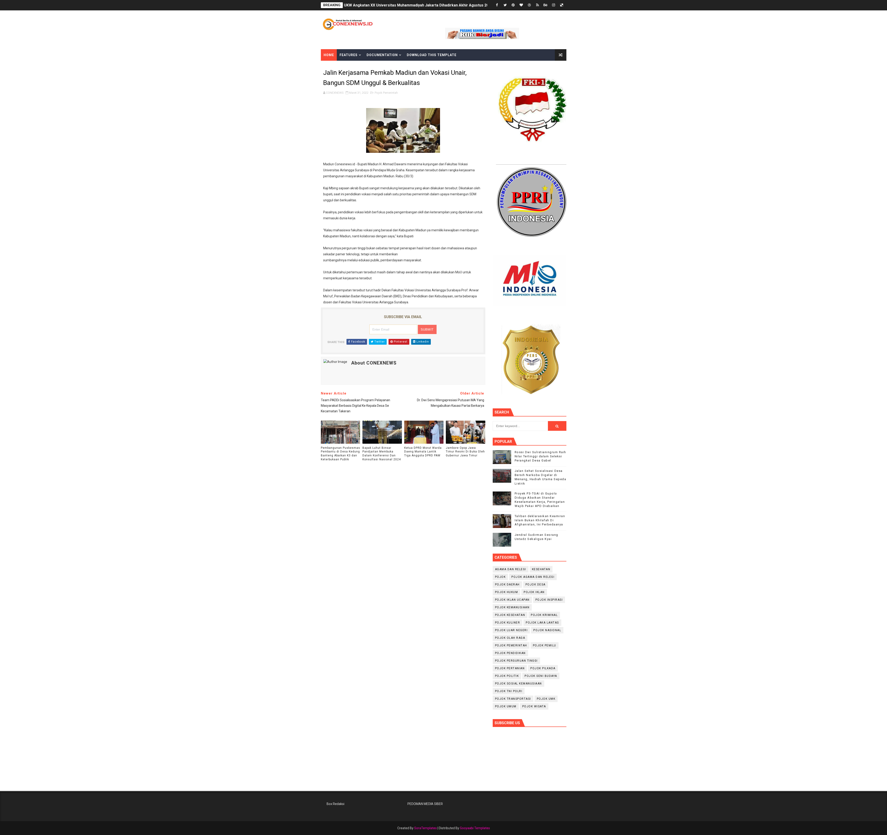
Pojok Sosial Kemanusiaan (518, 683)
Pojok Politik (507, 676)
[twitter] (505, 5)
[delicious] (561, 5)
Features (349, 55)
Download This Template (431, 55)
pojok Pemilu (544, 645)
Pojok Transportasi (513, 698)
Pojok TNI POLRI (508, 691)
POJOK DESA (536, 584)
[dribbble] (529, 5)
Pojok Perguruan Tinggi (516, 660)
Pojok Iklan (534, 592)
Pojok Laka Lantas (542, 622)
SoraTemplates (425, 828)
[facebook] (497, 5)
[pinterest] (513, 5)
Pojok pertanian (510, 668)
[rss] (537, 5)
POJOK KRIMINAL (544, 615)
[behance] (545, 5)
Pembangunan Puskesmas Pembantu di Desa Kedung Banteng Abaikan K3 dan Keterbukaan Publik (340, 453)
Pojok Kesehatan (510, 615)
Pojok (500, 577)
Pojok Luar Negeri (511, 630)
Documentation (382, 55)
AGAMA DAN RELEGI (510, 569)
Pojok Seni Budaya (541, 676)
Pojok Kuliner (507, 622)
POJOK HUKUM (506, 592)
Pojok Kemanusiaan (512, 607)
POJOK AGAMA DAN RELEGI (532, 577)
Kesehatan (541, 569)
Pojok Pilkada (543, 668)
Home (329, 55)
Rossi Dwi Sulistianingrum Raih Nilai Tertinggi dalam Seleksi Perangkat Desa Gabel (540, 456)
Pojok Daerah (507, 584)
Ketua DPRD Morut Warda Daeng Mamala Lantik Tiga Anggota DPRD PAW (423, 451)
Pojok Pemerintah (386, 92)
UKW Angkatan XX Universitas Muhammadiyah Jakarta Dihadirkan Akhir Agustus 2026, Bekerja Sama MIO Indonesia (444, 5)
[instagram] (553, 5)
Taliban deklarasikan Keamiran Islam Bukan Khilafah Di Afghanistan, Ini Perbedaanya (540, 520)
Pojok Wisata (534, 706)
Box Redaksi (335, 804)
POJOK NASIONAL (547, 630)
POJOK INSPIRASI (549, 599)
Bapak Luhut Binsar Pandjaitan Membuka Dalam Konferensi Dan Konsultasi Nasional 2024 (381, 453)
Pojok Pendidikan (510, 653)
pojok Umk (546, 698)
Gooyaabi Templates (475, 828)
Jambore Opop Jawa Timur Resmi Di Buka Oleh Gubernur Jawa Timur (465, 451)
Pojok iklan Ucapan (512, 599)
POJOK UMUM (505, 706)
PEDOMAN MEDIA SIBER (425, 804)
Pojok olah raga (510, 637)
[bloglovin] (521, 5)
